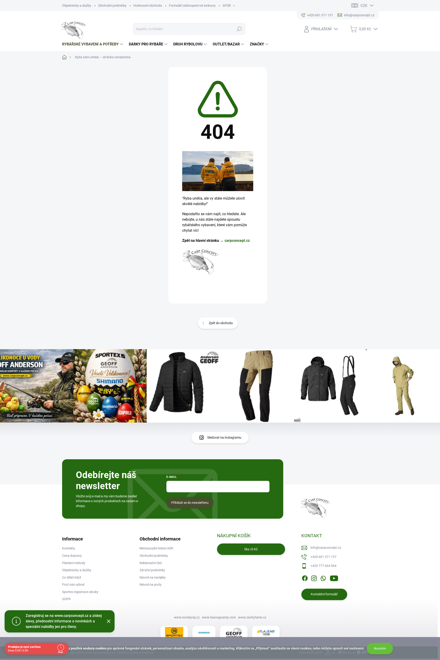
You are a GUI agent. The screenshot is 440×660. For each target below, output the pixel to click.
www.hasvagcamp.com (219, 617)
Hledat (239, 29)
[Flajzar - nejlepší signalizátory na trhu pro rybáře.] (266, 633)
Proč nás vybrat (73, 584)
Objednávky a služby (76, 5)
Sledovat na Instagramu (224, 437)
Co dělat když (71, 577)
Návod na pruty (151, 584)
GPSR (227, 5)
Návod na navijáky (153, 577)
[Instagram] (314, 577)
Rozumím (380, 648)
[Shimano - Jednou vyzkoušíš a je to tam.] (204, 633)
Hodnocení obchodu (147, 5)
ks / (251, 549)
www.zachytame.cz (252, 617)
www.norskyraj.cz (187, 617)
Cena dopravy (72, 555)
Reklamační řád (151, 563)
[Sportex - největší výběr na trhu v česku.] (174, 633)
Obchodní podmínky (112, 5)
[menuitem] (93, 44)
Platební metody (73, 563)
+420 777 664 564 (323, 566)
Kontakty (68, 548)
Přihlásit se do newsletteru (190, 502)
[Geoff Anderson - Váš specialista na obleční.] (234, 632)
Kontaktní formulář (324, 594)
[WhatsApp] (323, 577)
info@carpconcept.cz (326, 547)
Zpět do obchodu (221, 323)
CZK (363, 5)
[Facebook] (304, 577)
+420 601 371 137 (323, 557)
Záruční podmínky (152, 570)
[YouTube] (334, 577)
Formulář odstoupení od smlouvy (192, 5)
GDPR (66, 599)
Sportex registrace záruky (80, 592)
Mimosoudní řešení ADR (156, 548)
